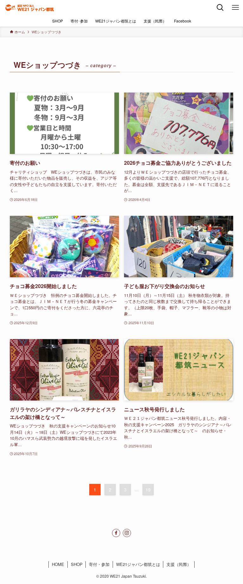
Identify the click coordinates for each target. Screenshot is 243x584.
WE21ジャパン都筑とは (138, 564)
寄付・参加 (99, 564)
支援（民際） (178, 564)
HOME (58, 564)
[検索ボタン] (220, 7)
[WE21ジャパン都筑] (29, 7)
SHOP (77, 564)
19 (148, 489)
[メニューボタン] (235, 7)
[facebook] (116, 533)
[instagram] (127, 533)
